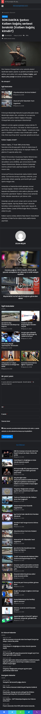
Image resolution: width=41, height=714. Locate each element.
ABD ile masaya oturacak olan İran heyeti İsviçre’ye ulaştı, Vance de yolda (26, 453)
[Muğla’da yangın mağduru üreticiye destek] (7, 593)
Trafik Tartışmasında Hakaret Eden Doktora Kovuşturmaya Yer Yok (26, 557)
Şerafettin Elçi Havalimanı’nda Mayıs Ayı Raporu (10, 324)
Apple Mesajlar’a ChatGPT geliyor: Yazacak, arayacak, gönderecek (26, 617)
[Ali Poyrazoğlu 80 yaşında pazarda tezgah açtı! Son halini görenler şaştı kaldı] (7, 471)
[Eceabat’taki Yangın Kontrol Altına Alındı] (7, 525)
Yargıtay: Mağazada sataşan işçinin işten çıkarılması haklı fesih (26, 490)
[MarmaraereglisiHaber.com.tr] (20, 6)
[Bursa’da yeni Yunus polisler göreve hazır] (7, 585)
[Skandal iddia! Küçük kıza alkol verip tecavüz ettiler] (7, 576)
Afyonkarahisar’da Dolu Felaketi (24, 92)
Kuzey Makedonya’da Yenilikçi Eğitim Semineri (24, 600)
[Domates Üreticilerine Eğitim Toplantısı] (30, 356)
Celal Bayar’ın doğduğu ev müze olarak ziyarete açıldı (25, 461)
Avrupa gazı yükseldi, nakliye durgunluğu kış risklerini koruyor (29, 334)
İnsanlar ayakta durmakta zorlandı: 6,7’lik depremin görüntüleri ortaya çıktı (26, 567)
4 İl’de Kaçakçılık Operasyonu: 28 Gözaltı (10, 345)
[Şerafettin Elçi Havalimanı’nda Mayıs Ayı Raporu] (11, 316)
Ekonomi (12, 12)
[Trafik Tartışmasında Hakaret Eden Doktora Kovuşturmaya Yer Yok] (7, 559)
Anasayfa (6, 12)
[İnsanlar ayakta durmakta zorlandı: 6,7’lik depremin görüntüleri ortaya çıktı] (7, 567)
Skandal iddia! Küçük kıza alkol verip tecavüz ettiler (24, 575)
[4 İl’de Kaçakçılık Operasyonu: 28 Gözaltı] (11, 337)
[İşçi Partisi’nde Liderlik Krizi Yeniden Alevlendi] (7, 516)
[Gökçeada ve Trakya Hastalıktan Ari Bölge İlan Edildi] (11, 356)
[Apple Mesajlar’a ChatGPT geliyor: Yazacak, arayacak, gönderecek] (7, 619)
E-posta (4, 414)
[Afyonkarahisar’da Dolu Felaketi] (7, 94)
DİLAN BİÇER (8, 35)
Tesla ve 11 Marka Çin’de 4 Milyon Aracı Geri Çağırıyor (25, 498)
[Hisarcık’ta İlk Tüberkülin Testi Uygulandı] (7, 103)
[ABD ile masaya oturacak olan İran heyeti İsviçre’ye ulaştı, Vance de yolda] (7, 453)
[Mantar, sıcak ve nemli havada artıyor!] (7, 610)
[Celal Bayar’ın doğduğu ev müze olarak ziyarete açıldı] (7, 462)
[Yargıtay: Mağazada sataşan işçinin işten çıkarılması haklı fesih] (7, 491)
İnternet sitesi (6, 421)
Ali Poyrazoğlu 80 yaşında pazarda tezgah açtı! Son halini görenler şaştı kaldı (26, 471)
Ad (3, 407)
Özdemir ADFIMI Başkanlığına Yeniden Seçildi (28, 324)
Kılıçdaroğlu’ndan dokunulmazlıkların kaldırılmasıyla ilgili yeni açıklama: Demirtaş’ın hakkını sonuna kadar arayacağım (26, 481)
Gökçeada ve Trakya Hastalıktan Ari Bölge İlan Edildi (10, 364)
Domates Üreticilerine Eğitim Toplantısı (29, 364)
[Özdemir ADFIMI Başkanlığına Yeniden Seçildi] (30, 316)
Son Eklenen (20, 445)
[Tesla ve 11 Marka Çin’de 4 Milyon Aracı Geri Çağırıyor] (7, 499)
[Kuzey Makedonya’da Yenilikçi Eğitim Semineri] (7, 602)
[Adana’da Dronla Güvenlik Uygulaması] (7, 508)
